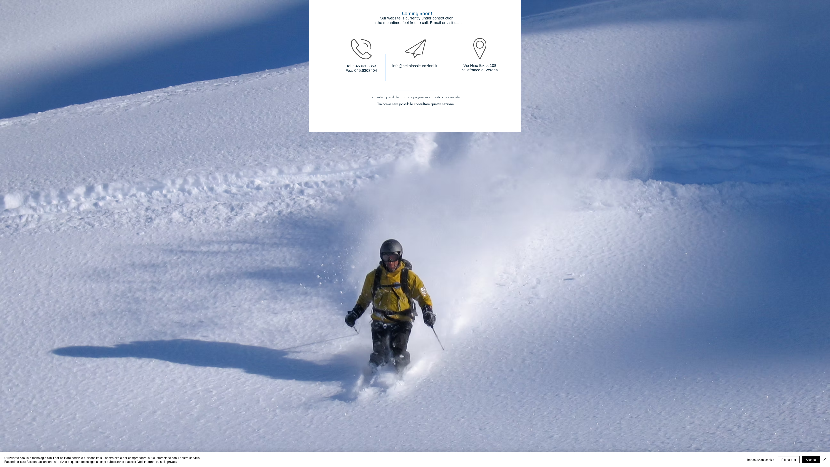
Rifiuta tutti (788, 459)
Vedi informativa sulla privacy (157, 461)
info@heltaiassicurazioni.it (414, 66)
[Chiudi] (824, 460)
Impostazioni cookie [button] (760, 459)
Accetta (811, 459)
